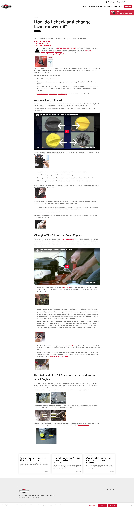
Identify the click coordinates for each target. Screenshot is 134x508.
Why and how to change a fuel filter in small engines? (33, 459)
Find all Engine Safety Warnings (56, 54)
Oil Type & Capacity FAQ (70, 239)
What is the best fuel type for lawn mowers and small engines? (98, 460)
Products (86, 6)
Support (109, 6)
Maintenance (37, 31)
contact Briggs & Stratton (54, 52)
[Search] (121, 6)
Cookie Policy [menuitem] (52, 495)
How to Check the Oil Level (42, 41)
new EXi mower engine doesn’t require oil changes (52, 94)
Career (116, 6)
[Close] (131, 505)
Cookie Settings (92, 505)
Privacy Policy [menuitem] (31, 495)
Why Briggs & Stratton (98, 6)
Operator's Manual (71, 346)
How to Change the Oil (41, 43)
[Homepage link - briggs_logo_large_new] (24, 492)
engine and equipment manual (66, 48)
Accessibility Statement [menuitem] (40, 495)
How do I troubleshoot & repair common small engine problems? (66, 460)
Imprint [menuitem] (47, 495)
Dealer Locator (128, 6)
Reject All (103, 505)
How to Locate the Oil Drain (42, 45)
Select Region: (112, 2)
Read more (45, 471)
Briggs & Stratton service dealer (59, 356)
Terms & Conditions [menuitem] (23, 495)
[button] (108, 489)
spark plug (66, 287)
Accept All (112, 505)
